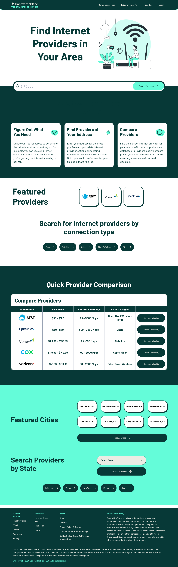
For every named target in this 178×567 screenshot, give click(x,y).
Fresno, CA (110, 421)
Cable (83, 247)
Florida (106, 488)
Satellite (65, 247)
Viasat (16, 529)
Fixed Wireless (104, 247)
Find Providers (19, 520)
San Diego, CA (87, 406)
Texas (68, 488)
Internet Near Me (129, 5)
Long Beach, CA (134, 421)
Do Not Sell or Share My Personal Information (75, 537)
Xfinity (16, 538)
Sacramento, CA (157, 406)
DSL (125, 247)
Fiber (47, 247)
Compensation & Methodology (74, 531)
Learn (161, 5)
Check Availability (151, 318)
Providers (148, 5)
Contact (63, 522)
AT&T (15, 525)
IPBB (120, 320)
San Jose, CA (87, 421)
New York (87, 488)
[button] (148, 86)
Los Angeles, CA (134, 406)
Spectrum (17, 534)
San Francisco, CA (110, 406)
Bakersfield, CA (157, 421)
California (49, 488)
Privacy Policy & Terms (70, 527)
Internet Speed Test (106, 5)
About (62, 518)
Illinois (124, 488)
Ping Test (39, 525)
